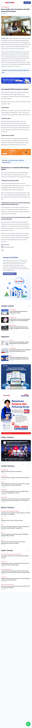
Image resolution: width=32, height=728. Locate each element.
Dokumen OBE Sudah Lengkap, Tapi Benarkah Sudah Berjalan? (15, 477)
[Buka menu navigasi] (2, 2)
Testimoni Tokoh (10, 584)
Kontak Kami (27, 2)
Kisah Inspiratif (16, 511)
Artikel (10, 348)
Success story (19, 554)
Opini (2, 518)
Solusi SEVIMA (13, 554)
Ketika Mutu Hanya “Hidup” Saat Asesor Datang (12, 520)
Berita (5, 511)
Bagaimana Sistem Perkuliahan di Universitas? (11, 471)
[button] (28, 724)
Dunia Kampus (4, 475)
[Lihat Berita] (5, 312)
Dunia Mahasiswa (5, 7)
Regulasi (11, 340)
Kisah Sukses (3, 569)
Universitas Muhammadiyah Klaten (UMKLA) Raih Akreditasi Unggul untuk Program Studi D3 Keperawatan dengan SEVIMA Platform (15, 572)
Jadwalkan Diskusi (8, 273)
